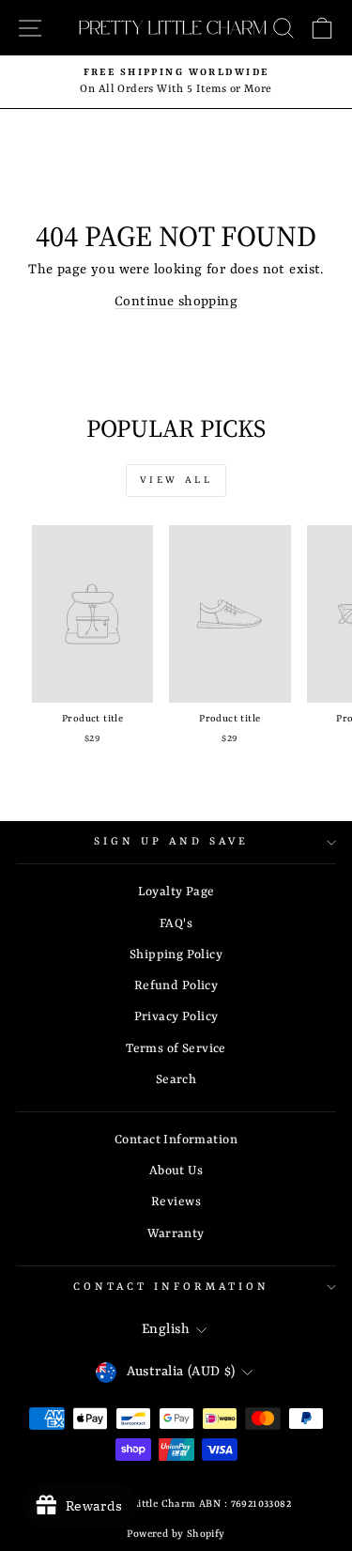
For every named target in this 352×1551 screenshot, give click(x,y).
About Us (176, 1171)
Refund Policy (176, 986)
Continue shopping (176, 302)
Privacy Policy (176, 1017)
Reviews (176, 1202)
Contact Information (176, 1140)
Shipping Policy (176, 955)
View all (176, 480)
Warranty (175, 1234)
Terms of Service (176, 1049)
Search (176, 1080)
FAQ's (176, 924)
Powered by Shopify (175, 1534)
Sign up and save (171, 841)
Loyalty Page (176, 892)
